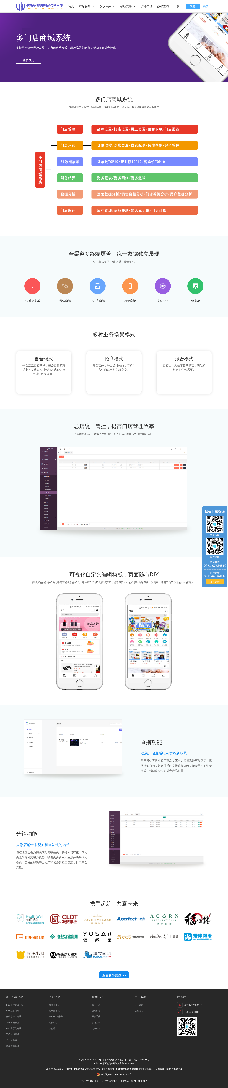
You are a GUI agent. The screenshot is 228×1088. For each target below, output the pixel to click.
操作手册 (96, 1004)
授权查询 (163, 6)
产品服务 (85, 6)
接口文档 (96, 1022)
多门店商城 (11, 1039)
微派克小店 (54, 1004)
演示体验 (106, 6)
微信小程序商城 (13, 1016)
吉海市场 (146, 6)
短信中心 (53, 1022)
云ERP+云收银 (56, 1016)
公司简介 (138, 1004)
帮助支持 (126, 6)
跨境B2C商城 (12, 1045)
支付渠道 (53, 1028)
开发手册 (96, 1016)
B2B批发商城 (12, 1010)
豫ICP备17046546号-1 (140, 1059)
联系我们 (138, 1010)
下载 (176, 6)
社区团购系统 (12, 1022)
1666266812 (191, 1012)
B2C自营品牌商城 (14, 1004)
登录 (205, 6)
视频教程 (96, 1010)
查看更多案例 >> (114, 975)
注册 (192, 6)
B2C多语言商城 (13, 1028)
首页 (71, 6)
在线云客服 (54, 1010)
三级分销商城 (12, 1034)
